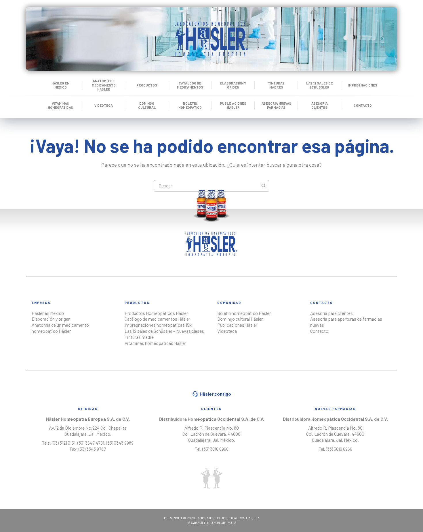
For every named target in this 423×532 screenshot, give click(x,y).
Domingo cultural (147, 105)
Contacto (363, 105)
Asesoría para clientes (331, 313)
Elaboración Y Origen (233, 85)
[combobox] (206, 185)
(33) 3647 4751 (90, 442)
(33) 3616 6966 (215, 449)
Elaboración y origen (51, 319)
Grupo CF (229, 522)
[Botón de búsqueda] (263, 185)
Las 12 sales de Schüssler (319, 85)
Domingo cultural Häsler (240, 319)
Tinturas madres (276, 85)
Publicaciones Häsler (233, 105)
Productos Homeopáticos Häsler (156, 313)
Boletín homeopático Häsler (244, 313)
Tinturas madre (139, 337)
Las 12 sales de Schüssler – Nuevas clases (164, 331)
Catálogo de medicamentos (190, 85)
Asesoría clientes (319, 105)
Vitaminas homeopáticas (60, 105)
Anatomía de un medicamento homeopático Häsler (60, 328)
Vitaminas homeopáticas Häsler (155, 343)
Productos (146, 85)
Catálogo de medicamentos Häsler (157, 319)
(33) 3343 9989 (120, 442)
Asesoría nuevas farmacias (276, 105)
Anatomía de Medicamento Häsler (104, 85)
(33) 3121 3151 (63, 442)
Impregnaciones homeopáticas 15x (158, 325)
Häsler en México (60, 85)
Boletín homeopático (190, 105)
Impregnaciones (362, 85)
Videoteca (103, 105)
